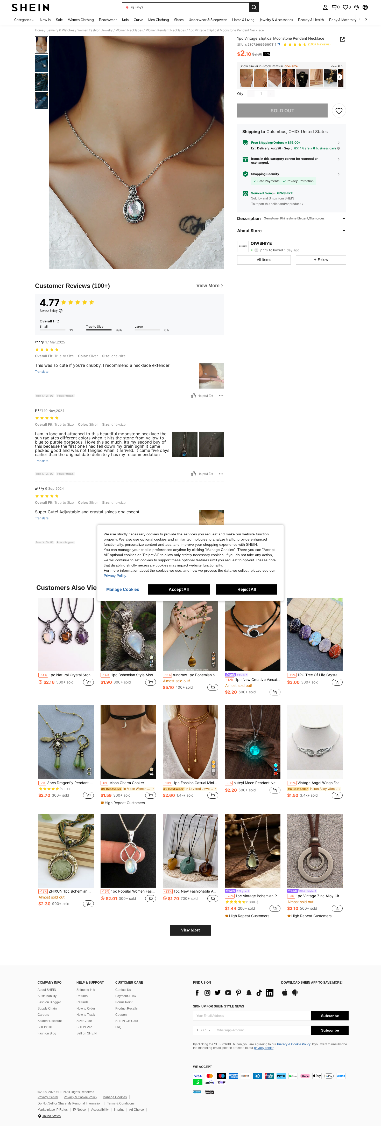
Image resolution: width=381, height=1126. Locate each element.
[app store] (284, 995)
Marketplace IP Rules (53, 1109)
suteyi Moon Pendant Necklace (253, 783)
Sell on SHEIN (86, 1033)
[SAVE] (339, 111)
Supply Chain (47, 1008)
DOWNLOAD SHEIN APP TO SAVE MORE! (312, 982)
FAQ (118, 1027)
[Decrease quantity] (251, 94)
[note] (123, 802)
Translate (41, 372)
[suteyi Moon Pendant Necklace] (252, 742)
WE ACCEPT (202, 1067)
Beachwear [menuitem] (108, 20)
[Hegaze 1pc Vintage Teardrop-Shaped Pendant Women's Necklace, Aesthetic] (316, 78)
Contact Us (123, 990)
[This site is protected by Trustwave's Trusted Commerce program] (197, 1092)
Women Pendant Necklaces (166, 30)
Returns (82, 996)
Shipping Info (85, 990)
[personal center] (325, 7)
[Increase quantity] (270, 94)
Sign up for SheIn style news (218, 1006)
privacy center (263, 1048)
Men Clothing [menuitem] (158, 20)
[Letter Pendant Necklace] (274, 78)
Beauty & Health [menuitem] (311, 20)
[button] (356, 7)
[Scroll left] (360, 20)
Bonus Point (123, 1002)
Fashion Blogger (49, 1002)
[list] (234, 993)
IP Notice (79, 1109)
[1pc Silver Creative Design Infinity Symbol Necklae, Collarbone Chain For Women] (246, 78)
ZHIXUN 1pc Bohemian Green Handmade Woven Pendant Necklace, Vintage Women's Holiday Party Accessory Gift (66, 891)
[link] (335, 7)
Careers (43, 1015)
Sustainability (47, 996)
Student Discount (50, 1021)
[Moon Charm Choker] (128, 742)
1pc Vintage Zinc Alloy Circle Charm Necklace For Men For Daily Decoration (315, 896)
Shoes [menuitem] (179, 20)
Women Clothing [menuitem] (81, 20)
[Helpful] (193, 396)
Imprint (119, 1109)
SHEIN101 (45, 1027)
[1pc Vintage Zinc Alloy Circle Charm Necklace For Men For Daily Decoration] (315, 851)
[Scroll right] (366, 20)
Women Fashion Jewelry (95, 30)
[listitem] (246, 78)
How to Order (85, 1008)
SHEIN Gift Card (126, 1021)
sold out (282, 110)
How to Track (85, 1015)
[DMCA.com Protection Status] (209, 1092)
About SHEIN (47, 990)
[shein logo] (30, 7)
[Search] (254, 7)
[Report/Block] (221, 396)
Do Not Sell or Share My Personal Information (70, 1103)
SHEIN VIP (84, 1027)
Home (39, 30)
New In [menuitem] (45, 20)
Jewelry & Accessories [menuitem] (276, 20)
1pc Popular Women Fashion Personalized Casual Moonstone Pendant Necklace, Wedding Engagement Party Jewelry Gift (129, 891)
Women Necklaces (129, 30)
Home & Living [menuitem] (243, 20)
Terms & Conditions (121, 1103)
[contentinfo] (271, 1079)
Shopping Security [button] (265, 174)
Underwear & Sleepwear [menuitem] (208, 20)
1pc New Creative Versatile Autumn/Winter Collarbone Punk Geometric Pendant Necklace (253, 680)
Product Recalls (126, 1008)
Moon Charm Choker (123, 783)
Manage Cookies (115, 1097)
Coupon (121, 1015)
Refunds (82, 1002)
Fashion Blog (47, 1033)
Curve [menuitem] (138, 20)
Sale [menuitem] (59, 20)
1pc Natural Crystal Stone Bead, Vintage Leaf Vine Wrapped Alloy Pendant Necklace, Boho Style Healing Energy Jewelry (66, 675)
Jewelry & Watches (60, 30)
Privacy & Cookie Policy (294, 1044)
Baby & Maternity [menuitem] (343, 20)
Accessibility (100, 1109)
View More (190, 930)
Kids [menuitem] (125, 20)
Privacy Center (48, 1097)
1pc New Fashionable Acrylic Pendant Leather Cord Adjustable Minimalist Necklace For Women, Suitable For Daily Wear (191, 891)
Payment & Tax (125, 996)
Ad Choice (136, 1109)
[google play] (294, 995)
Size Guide (84, 1021)
